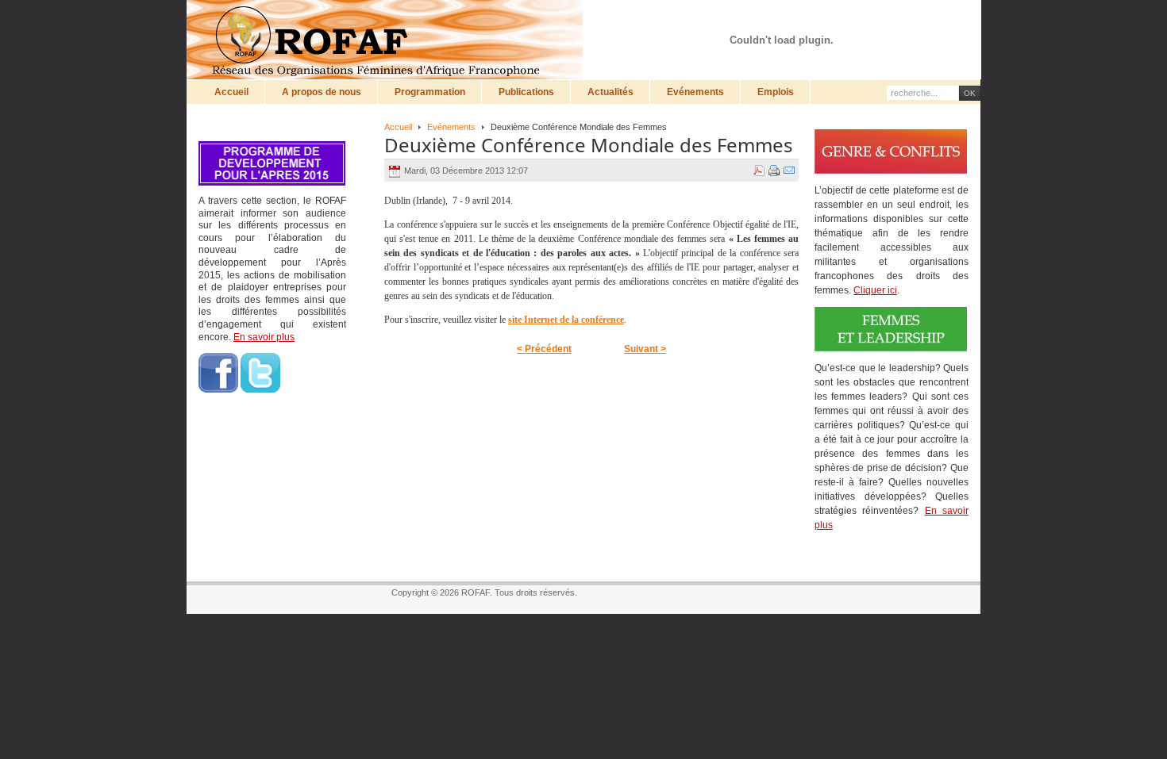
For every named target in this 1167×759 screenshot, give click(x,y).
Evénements (451, 127)
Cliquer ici (875, 290)
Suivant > (645, 349)
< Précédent (544, 349)
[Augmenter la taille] (888, 21)
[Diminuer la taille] (918, 21)
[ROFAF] (389, 39)
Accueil (398, 127)
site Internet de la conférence (566, 319)
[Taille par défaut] (903, 21)
